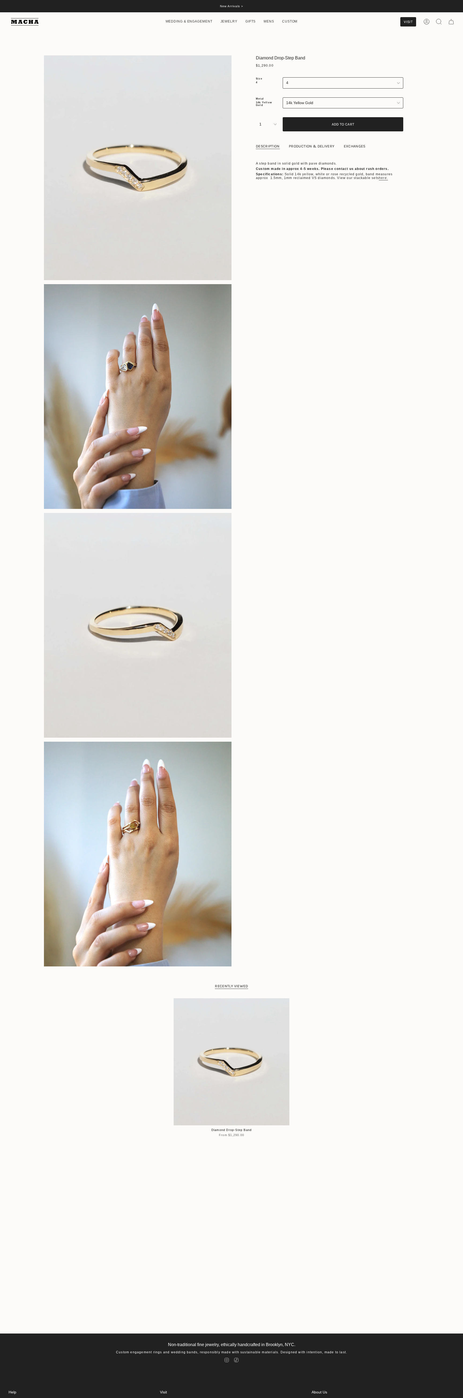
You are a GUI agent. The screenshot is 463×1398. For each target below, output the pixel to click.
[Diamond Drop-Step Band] (231, 1061)
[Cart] (451, 21)
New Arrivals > (231, 6)
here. (383, 178)
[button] (189, 22)
